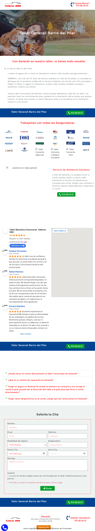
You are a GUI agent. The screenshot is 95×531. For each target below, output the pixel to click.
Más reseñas (25, 334)
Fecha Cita (12, 450)
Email (9, 432)
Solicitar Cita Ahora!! (80, 518)
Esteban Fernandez (18, 251)
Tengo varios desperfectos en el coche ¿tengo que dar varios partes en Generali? (47, 398)
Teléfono (52, 432)
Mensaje (11, 458)
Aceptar (11, 473)
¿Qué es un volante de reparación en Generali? (31, 380)
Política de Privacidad (62, 528)
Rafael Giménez (16, 272)
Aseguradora (54, 441)
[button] (48, 373)
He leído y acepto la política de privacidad (29, 482)
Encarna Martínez (17, 306)
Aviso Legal (28, 528)
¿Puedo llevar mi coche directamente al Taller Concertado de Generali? (43, 373)
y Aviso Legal (56, 482)
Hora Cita (52, 450)
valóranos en (16, 245)
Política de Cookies (43, 528)
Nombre (11, 423)
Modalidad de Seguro (17, 441)
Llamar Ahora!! (82, 3)
